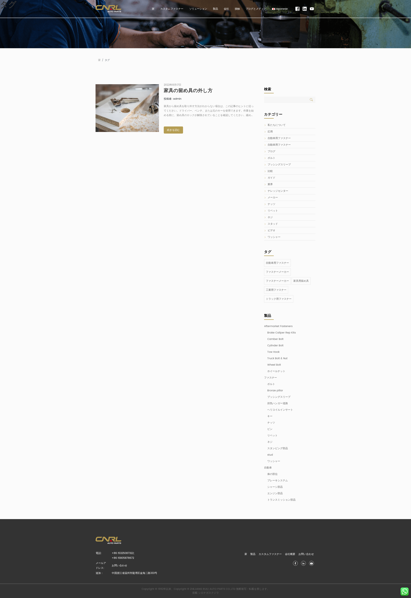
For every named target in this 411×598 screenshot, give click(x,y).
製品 (252, 554)
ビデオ (271, 230)
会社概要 (290, 554)
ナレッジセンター (278, 191)
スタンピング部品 (277, 448)
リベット (273, 211)
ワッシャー (274, 237)
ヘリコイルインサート (280, 410)
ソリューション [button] (198, 9)
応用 (270, 132)
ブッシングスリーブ (279, 164)
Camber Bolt (275, 339)
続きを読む (173, 130)
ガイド (271, 178)
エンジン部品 (275, 493)
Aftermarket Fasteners (278, 326)
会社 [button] (226, 9)
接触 (237, 9)
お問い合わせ (119, 565)
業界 (270, 184)
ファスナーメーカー (277, 272)
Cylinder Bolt (275, 345)
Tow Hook (273, 352)
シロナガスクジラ (208, 593)
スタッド (273, 224)
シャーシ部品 (275, 487)
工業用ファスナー (276, 290)
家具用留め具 (301, 281)
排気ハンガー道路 (277, 403)
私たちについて (277, 125)
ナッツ (271, 204)
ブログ (271, 151)
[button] (280, 9)
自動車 (268, 468)
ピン (269, 429)
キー (269, 416)
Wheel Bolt (274, 365)
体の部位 (272, 474)
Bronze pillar (275, 390)
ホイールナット (276, 371)
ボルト (271, 158)
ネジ (270, 217)
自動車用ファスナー (279, 138)
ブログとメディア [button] (256, 9)
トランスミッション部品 (281, 500)
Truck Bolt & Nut (277, 358)
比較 (270, 171)
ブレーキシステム (277, 480)
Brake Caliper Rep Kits (281, 333)
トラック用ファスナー (279, 299)
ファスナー (270, 378)
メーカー (273, 197)
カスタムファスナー (171, 9)
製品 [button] (215, 9)
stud (270, 455)
